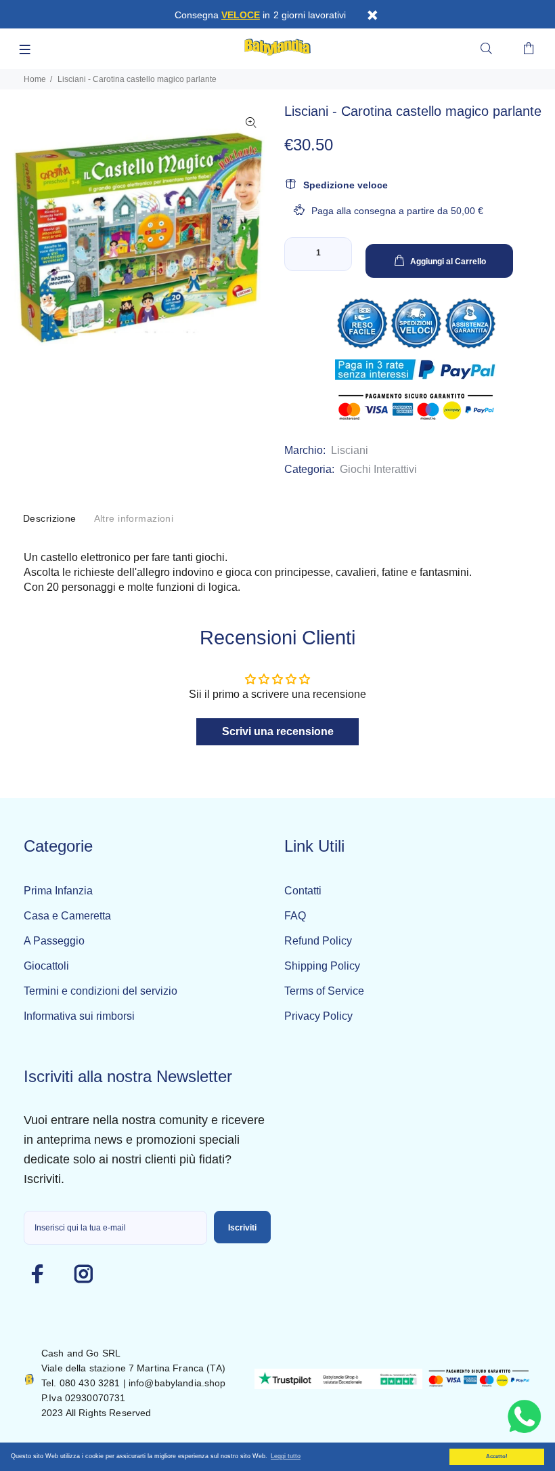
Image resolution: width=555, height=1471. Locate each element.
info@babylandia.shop (177, 1382)
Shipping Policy (322, 966)
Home (35, 79)
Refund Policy (318, 941)
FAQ (295, 915)
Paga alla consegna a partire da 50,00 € (397, 210)
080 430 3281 (90, 1382)
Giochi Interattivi (378, 469)
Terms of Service (324, 991)
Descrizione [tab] (49, 518)
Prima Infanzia (58, 890)
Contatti (302, 890)
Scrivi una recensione (278, 731)
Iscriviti (242, 1227)
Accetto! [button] (497, 1456)
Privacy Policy (318, 1016)
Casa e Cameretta (67, 915)
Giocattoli (46, 966)
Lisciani (349, 450)
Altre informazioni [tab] (134, 518)
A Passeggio (54, 941)
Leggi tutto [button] (286, 1456)
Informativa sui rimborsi (79, 1016)
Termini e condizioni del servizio (100, 991)
